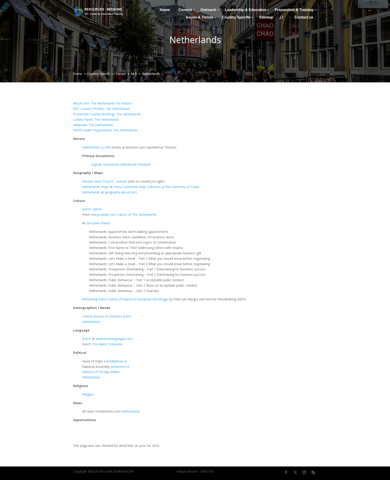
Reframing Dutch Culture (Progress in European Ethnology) (125, 299)
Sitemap (266, 17)
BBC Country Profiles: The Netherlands (101, 109)
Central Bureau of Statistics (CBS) (106, 316)
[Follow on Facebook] (286, 472)
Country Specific (236, 17)
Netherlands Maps (95, 187)
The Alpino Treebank (107, 344)
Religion (88, 394)
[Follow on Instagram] (304, 472)
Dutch (86, 338)
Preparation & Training (294, 10)
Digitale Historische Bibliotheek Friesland (121, 164)
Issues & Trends (200, 17)
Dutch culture (92, 209)
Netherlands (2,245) (96, 147)
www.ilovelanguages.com (114, 338)
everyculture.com (103, 214)
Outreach (208, 10)
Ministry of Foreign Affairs (101, 372)
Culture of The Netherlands (137, 214)
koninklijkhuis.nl (115, 361)
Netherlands (91, 192)
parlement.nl (120, 366)
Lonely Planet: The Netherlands (96, 119)
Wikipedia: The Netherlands (93, 125)
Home (165, 10)
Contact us (304, 17)
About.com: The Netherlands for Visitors (102, 103)
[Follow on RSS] (313, 472)
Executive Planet (98, 223)
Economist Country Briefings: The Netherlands (107, 114)
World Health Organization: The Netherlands (105, 130)
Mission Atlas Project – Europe (104, 181)
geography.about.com (121, 192)
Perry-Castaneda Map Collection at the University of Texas (156, 187)
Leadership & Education (245, 10)
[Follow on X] (295, 472)
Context (185, 10)
